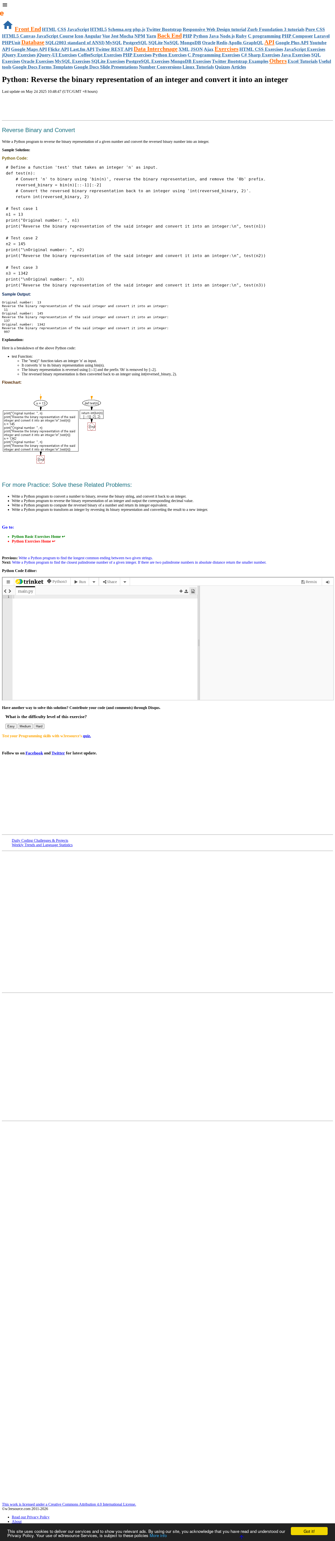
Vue (106, 36)
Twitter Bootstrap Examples (240, 61)
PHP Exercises (137, 54)
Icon (79, 36)
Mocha (126, 36)
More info (158, 1535)
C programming (264, 36)
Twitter (58, 753)
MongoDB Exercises (190, 61)
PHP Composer (297, 36)
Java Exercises (295, 54)
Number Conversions (160, 66)
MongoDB (190, 42)
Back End (169, 35)
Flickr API (58, 49)
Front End (28, 29)
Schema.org (120, 29)
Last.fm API (82, 49)
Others (278, 61)
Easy (11, 726)
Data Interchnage (156, 49)
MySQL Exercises (72, 61)
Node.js (227, 36)
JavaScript (78, 29)
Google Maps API (29, 49)
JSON (197, 49)
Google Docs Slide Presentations (106, 66)
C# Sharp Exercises (260, 54)
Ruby (241, 36)
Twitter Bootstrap (164, 29)
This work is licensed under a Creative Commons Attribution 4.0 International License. (69, 1504)
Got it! (309, 1531)
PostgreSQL (135, 42)
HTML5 (98, 29)
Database (32, 42)
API (269, 42)
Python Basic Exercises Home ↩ (38, 536)
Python (200, 36)
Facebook (34, 753)
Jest (114, 36)
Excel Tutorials (303, 61)
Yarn (151, 36)
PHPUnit (11, 42)
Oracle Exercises (37, 61)
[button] (167, 5)
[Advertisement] (59, 107)
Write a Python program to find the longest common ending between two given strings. (85, 558)
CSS (61, 29)
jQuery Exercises (19, 54)
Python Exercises (170, 54)
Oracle (208, 42)
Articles (238, 66)
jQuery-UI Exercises (57, 54)
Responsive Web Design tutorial (214, 29)
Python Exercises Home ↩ (33, 541)
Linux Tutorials (198, 66)
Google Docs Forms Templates (42, 66)
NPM (139, 36)
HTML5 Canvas (18, 36)
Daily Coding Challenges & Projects (40, 840)
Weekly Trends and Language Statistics (42, 845)
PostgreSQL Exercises (147, 61)
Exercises (226, 49)
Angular (92, 36)
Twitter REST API (114, 49)
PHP (187, 36)
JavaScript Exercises (304, 49)
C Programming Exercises (214, 54)
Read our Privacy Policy (31, 1517)
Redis (221, 42)
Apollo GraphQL (245, 42)
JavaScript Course (55, 36)
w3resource (11, 11)
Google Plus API (292, 42)
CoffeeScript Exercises (100, 54)
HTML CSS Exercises (261, 49)
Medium (25, 726)
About (17, 1521)
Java (214, 36)
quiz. (87, 736)
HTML (49, 29)
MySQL (113, 42)
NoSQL (171, 42)
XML (184, 49)
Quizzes (222, 66)
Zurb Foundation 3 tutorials (275, 29)
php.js (139, 29)
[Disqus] (167, 1056)
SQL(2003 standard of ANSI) (74, 42)
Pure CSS (315, 29)
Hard (39, 726)
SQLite (155, 42)
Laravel (322, 36)
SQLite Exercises (108, 61)
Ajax (209, 49)
